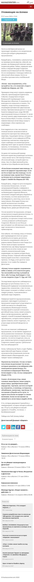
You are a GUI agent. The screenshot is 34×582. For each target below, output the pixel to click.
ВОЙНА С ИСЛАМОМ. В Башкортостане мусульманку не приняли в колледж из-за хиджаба (17, 528)
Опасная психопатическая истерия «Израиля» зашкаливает (15, 537)
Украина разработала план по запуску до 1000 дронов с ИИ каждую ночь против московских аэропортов (17, 517)
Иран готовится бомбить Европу (13, 564)
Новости (5, 502)
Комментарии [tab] (8, 439)
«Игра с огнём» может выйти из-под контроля (15, 546)
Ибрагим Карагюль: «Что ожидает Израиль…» (14, 508)
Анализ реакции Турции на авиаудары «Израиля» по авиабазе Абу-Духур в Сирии (16, 556)
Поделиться (9, 19)
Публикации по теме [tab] (10, 436)
